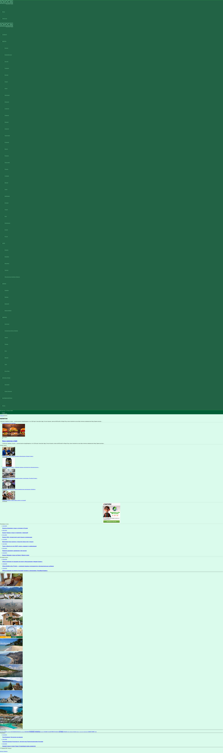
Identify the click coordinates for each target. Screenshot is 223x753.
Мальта (6, 149)
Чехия (6, 189)
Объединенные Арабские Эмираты (12, 276)
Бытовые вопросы (7, 398)
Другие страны (6, 377)
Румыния (7, 155)
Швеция (6, 182)
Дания (6, 88)
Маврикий (7, 303)
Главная (2, 415)
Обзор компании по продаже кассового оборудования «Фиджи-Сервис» (17, 456)
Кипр (6, 216)
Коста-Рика (7, 371)
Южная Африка (8, 310)
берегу (5, 731)
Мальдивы (7, 263)
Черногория (7, 135)
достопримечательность (16, 731)
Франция (6, 122)
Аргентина (7, 324)
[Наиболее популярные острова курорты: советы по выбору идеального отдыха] (11, 598)
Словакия (7, 176)
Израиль (6, 250)
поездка (74, 731)
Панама (6, 344)
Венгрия (6, 75)
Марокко (6, 297)
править (78, 731)
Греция (6, 81)
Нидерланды (7, 223)
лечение (42, 731)
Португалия (7, 162)
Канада (6, 337)
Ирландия (7, 101)
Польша (6, 169)
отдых (61, 731)
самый (89, 731)
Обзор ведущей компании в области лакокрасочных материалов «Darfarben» (19, 489)
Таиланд (6, 270)
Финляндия (7, 95)
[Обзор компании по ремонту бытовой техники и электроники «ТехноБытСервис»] (8, 477)
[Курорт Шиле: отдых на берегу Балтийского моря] (11, 702)
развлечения (85, 731)
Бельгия (6, 48)
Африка (4, 283)
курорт (32, 731)
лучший (49, 731)
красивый (27, 731)
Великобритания (8, 54)
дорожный (8, 731)
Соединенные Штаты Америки (11, 330)
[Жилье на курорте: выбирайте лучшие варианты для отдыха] (11, 624)
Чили (6, 364)
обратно (57, 731)
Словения (7, 108)
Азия (3, 243)
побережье (71, 731)
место (53, 731)
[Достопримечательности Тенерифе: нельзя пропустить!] (11, 663)
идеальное (22, 731)
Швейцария (7, 196)
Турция (6, 209)
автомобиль (2, 731)
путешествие (81, 731)
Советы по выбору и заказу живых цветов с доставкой (14, 500)
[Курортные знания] (11, 728)
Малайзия (7, 256)
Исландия (7, 142)
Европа (4, 41)
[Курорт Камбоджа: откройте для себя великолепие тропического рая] (11, 650)
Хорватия (7, 128)
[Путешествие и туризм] (6, 4)
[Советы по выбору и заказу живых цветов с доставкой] (8, 499)
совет (93, 731)
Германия (7, 68)
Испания (6, 202)
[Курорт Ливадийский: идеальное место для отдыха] (11, 676)
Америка (4, 317)
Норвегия (7, 115)
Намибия (7, 290)
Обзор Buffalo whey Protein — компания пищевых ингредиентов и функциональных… (20, 467)
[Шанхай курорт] (11, 611)
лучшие (46, 731)
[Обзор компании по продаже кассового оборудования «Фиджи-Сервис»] (8, 455)
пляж (68, 731)
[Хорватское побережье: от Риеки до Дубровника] (11, 715)
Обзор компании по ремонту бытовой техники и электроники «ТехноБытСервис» (19, 478)
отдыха (65, 731)
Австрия (6, 61)
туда (96, 731)
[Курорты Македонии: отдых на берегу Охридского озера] (11, 689)
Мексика (6, 357)
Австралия (7, 384)
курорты (37, 731)
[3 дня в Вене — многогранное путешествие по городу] (11, 637)
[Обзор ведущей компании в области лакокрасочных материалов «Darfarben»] (8, 488)
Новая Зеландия (8, 391)
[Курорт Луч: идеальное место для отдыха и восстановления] (11, 585)
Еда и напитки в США (9, 441)
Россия (6, 236)
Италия (6, 229)
